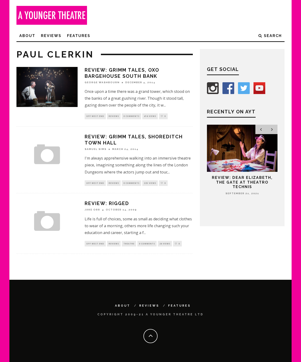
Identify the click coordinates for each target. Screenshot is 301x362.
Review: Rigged (107, 203)
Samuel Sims (96, 149)
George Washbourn (102, 82)
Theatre (129, 243)
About (27, 35)
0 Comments (131, 116)
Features (78, 35)
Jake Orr (92, 210)
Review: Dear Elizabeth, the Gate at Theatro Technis (242, 182)
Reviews (51, 35)
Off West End (95, 116)
